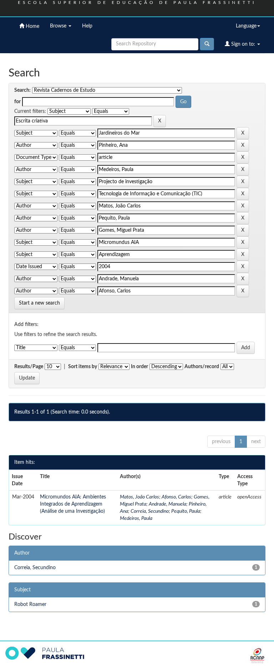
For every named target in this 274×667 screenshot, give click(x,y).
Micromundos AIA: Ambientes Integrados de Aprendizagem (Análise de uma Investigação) (73, 504)
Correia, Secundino (150, 511)
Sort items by (82, 366)
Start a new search (39, 303)
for (17, 101)
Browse (59, 26)
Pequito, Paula (185, 511)
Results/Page (28, 366)
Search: (22, 90)
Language (246, 26)
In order (139, 366)
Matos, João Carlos (139, 497)
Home (31, 26)
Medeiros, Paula (136, 518)
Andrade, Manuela (167, 504)
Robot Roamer (30, 604)
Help (87, 26)
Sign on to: (243, 44)
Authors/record (201, 366)
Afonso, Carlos (176, 497)
